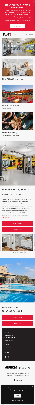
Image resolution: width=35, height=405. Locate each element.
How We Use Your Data (17, 400)
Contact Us (17, 402)
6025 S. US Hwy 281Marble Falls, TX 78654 (9, 336)
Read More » (6, 217)
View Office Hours (8, 340)
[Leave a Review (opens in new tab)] (8, 357)
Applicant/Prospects (19, 375)
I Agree (17, 395)
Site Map (27, 375)
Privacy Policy (9, 375)
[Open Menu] (31, 34)
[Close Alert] (33, 2)
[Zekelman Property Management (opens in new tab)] (11, 367)
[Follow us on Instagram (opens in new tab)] (5, 357)
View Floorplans (17, 223)
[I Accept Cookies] (32, 387)
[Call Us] (26, 34)
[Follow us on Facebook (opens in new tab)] (11, 357)
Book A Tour (17, 229)
